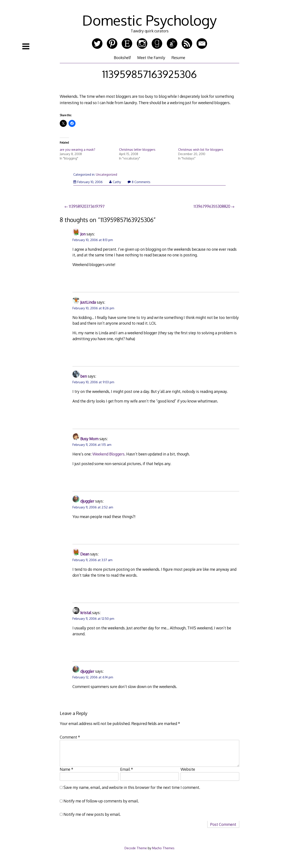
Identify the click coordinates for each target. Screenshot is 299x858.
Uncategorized (106, 174)
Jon (83, 233)
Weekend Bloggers (108, 454)
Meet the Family (151, 57)
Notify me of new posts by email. (92, 814)
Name (66, 769)
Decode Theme (136, 848)
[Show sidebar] (25, 46)
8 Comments (141, 182)
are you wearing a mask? (77, 149)
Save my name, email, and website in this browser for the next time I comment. (131, 787)
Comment (70, 737)
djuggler (87, 501)
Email (126, 769)
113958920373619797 (87, 206)
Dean (84, 554)
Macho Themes (163, 848)
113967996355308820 (211, 206)
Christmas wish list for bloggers (200, 149)
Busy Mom (89, 438)
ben (83, 376)
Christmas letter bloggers (137, 149)
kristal (85, 612)
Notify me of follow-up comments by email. (101, 800)
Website (188, 769)
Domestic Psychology (149, 20)
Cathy (117, 182)
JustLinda (88, 302)
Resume (178, 57)
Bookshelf (122, 57)
